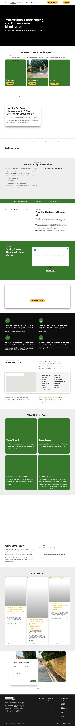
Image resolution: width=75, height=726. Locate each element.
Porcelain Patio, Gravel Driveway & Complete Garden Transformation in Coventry (15, 610)
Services (19, 2)
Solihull (59, 396)
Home (13, 2)
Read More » (31, 640)
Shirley (62, 709)
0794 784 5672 (51, 549)
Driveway (50, 700)
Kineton (62, 715)
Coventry (41, 397)
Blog (32, 2)
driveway (25, 57)
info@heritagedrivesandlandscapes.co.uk (53, 554)
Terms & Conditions (66, 723)
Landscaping (50, 705)
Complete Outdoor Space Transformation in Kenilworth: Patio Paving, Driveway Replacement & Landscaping (37, 624)
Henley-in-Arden (64, 708)
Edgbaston (63, 704)
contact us (29, 185)
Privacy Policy (59, 723)
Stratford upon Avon (65, 711)
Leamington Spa (64, 713)
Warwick (45, 397)
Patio (49, 702)
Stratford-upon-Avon (52, 397)
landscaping (28, 55)
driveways (29, 119)
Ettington (62, 716)
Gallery (27, 2)
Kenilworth (63, 703)
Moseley (62, 705)
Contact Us (38, 2)
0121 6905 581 (51, 548)
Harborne (63, 707)
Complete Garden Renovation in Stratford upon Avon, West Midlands (59, 606)
